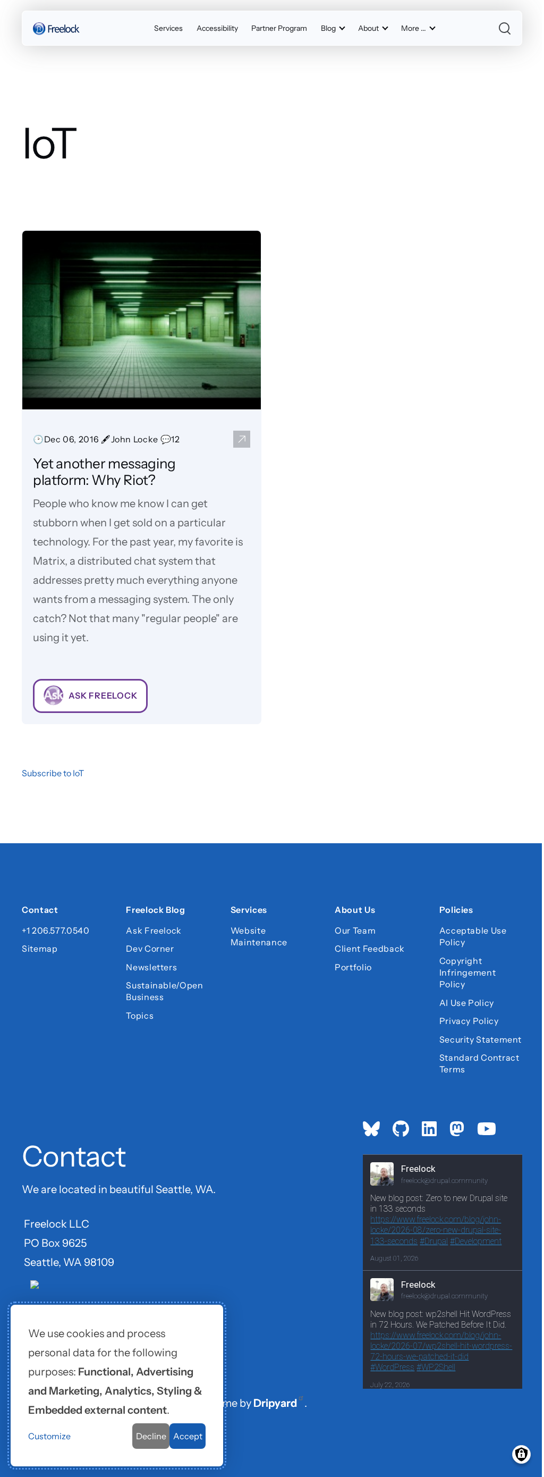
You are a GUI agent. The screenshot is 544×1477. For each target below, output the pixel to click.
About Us (355, 911)
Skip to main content (27, 18)
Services (168, 28)
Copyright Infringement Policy (467, 972)
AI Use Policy (466, 1002)
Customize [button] (49, 1436)
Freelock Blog (155, 911)
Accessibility (217, 28)
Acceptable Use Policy (473, 936)
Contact (40, 911)
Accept (187, 1436)
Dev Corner (150, 948)
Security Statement (480, 1039)
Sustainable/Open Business (164, 991)
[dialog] (117, 1385)
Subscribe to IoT (53, 773)
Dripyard (275, 1403)
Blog (328, 28)
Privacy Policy (469, 1021)
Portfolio (353, 967)
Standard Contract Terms (479, 1063)
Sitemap (39, 948)
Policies (456, 911)
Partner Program (279, 28)
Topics (140, 1015)
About (368, 28)
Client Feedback (370, 948)
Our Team (355, 930)
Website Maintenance (259, 936)
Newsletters (151, 967)
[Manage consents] (521, 1454)
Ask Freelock (154, 930)
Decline (151, 1436)
